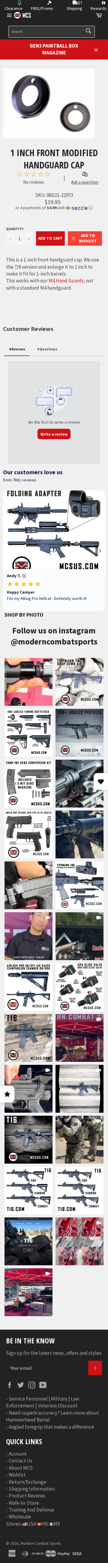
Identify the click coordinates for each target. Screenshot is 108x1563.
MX (56, 1524)
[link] (28, 682)
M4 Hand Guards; (67, 280)
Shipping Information (32, 1489)
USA (31, 1524)
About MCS (21, 1468)
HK (44, 1524)
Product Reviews (27, 1495)
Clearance (13, 8)
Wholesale (20, 1516)
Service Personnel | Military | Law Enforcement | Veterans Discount (42, 1402)
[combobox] (51, 32)
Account (18, 1454)
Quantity (14, 228)
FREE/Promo (42, 8)
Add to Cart (50, 238)
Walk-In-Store (24, 1503)
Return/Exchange (27, 1482)
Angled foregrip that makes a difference (51, 1427)
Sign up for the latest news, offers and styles (53, 1353)
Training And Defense (31, 1509)
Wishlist (17, 1474)
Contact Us (20, 1460)
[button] (54, 208)
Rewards (98, 8)
